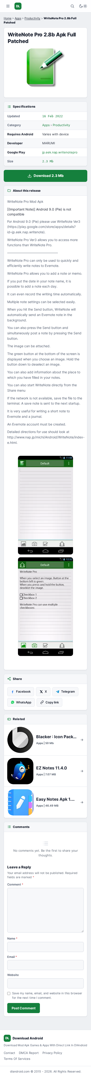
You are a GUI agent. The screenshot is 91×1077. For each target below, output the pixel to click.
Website (13, 975)
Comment (15, 884)
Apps (18, 18)
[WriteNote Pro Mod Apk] (45, 505)
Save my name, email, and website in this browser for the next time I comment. (47, 995)
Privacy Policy (52, 1053)
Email (12, 957)
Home (7, 18)
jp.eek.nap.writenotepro (59, 152)
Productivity (32, 18)
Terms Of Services (17, 1059)
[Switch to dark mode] (83, 6)
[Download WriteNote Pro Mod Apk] (45, 606)
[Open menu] (8, 6)
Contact (9, 1053)
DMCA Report (29, 1053)
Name (12, 938)
